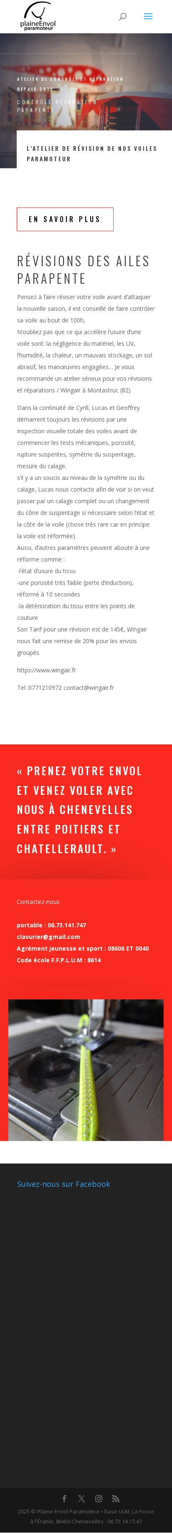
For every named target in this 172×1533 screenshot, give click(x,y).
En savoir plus (65, 219)
